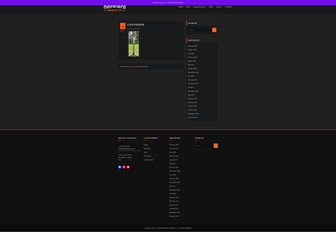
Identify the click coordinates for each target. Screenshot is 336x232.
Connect (228, 7)
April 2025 (191, 53)
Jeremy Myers (133, 28)
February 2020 (192, 80)
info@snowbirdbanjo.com (126, 149)
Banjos (146, 145)
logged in (132, 66)
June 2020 (191, 76)
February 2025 (192, 57)
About (219, 7)
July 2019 (191, 87)
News (211, 7)
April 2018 (191, 95)
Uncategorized (148, 160)
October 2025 (192, 50)
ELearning (147, 148)
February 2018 (192, 99)
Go (214, 30)
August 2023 (192, 61)
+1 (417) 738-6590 (124, 146)
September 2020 (193, 72)
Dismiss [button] (180, 3)
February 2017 (192, 102)
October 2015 (192, 106)
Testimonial (147, 156)
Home (180, 7)
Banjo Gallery (199, 7)
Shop (188, 7)
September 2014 (193, 114)
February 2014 (192, 117)
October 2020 (192, 69)
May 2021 (191, 65)
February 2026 (192, 46)
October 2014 (192, 110)
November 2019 (193, 84)
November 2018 (193, 91)
